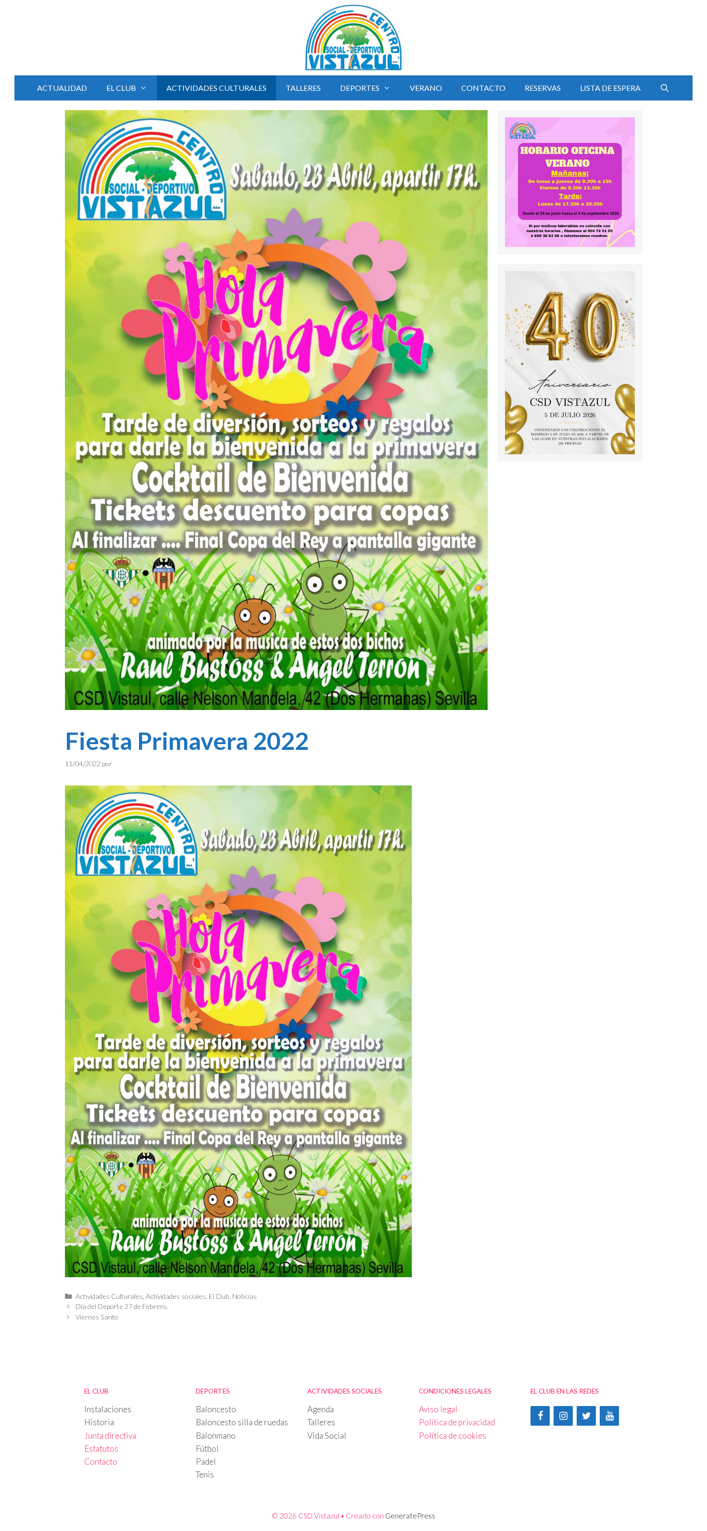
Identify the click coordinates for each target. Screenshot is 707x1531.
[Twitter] (586, 1416)
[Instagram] (563, 1416)
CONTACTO (483, 87)
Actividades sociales (176, 1296)
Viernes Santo (97, 1317)
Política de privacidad (457, 1422)
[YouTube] (609, 1416)
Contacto (100, 1461)
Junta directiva (110, 1436)
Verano (426, 87)
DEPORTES (359, 87)
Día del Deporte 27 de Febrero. (122, 1306)
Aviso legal (438, 1409)
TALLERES (303, 87)
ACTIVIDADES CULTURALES (216, 87)
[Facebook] (540, 1416)
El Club (219, 1296)
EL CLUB (121, 87)
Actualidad (62, 87)
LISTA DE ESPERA (610, 87)
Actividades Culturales (109, 1296)
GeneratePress (410, 1515)
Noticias (244, 1296)
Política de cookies (452, 1436)
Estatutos (101, 1449)
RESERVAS (543, 87)
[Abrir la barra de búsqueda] (665, 87)
